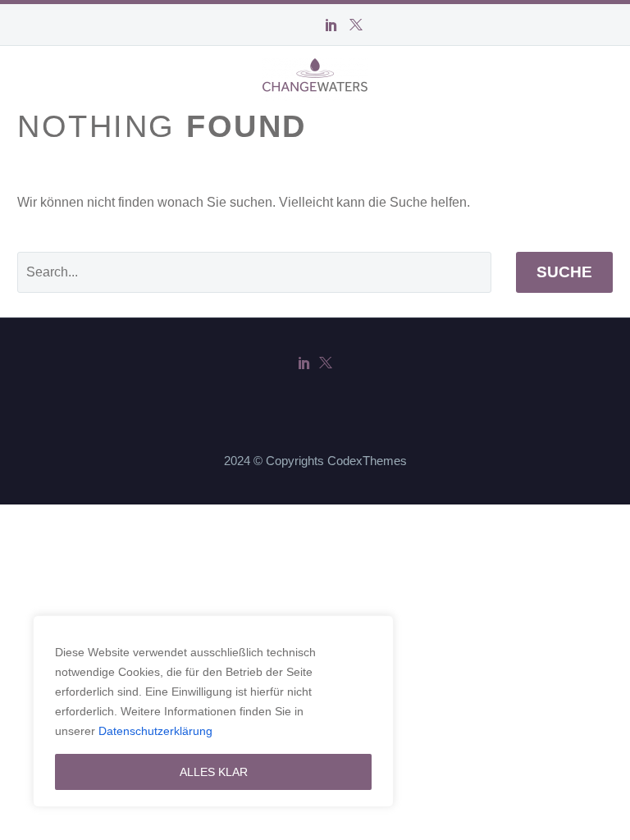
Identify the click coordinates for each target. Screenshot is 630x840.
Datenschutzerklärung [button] (155, 730)
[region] (213, 711)
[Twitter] (356, 24)
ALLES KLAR (214, 771)
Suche (564, 272)
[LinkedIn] (331, 24)
